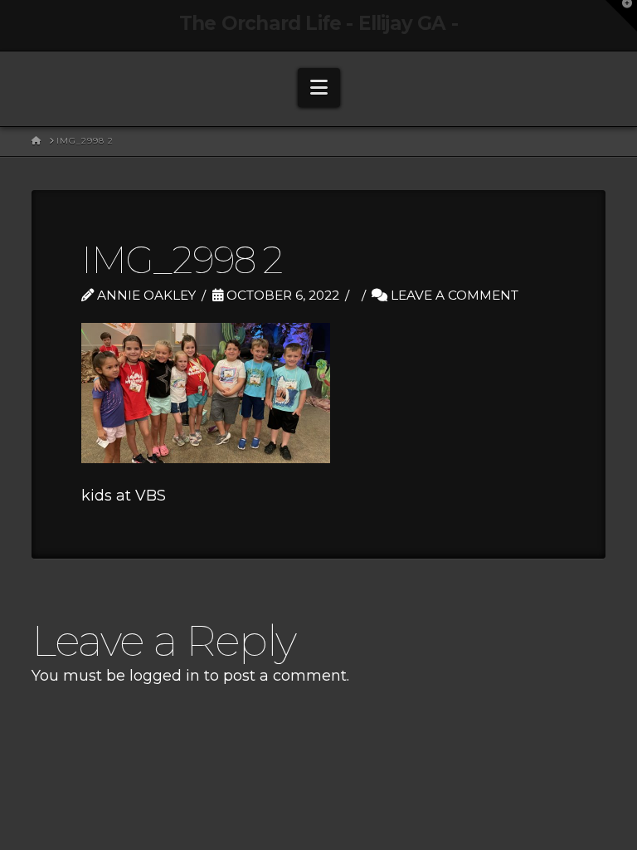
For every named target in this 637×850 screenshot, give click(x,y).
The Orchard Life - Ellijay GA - (318, 23)
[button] (319, 87)
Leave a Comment (452, 295)
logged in (164, 676)
